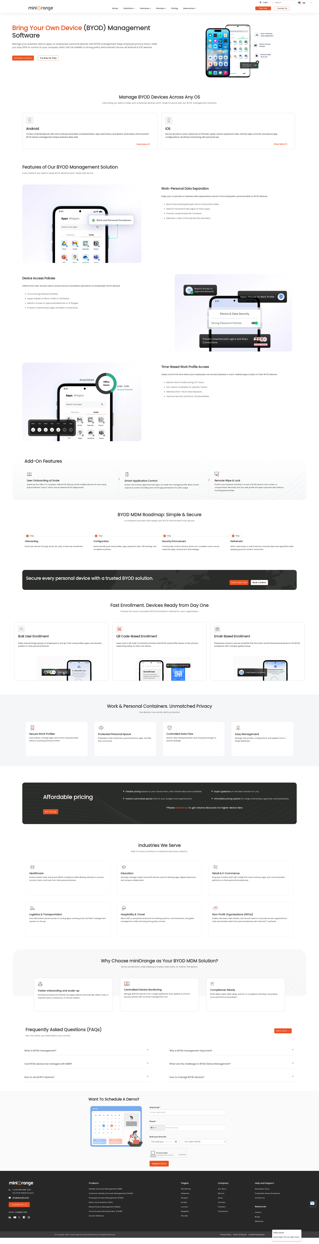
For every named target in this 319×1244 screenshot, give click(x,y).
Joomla (184, 1207)
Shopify (184, 1198)
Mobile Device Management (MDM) (104, 1207)
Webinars (259, 1221)
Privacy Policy (225, 1235)
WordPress (186, 1189)
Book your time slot (158, 1136)
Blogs (257, 1217)
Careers (221, 1202)
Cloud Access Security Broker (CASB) (105, 1211)
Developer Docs (262, 1189)
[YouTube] (15, 1217)
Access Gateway (96, 1216)
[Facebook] (25, 1217)
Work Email (155, 1107)
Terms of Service (240, 1235)
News (220, 1198)
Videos (258, 1212)
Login (265, 2)
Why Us (221, 1193)
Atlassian (185, 1193)
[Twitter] (20, 1217)
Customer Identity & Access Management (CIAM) (111, 1193)
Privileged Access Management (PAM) (106, 1198)
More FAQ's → (283, 1031)
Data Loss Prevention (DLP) (101, 1202)
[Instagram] (30, 1217)
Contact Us (282, 8)
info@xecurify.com (20, 1197)
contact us (182, 807)
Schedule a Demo (23, 58)
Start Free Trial (239, 582)
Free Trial (263, 8)
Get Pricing (50, 811)
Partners (222, 1207)
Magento (185, 1211)
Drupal (184, 1202)
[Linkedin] (11, 1217)
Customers (223, 1211)
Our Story (222, 1189)
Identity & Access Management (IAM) (105, 1189)
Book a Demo (259, 582)
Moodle (184, 1216)
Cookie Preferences (256, 1235)
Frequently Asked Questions (267, 1193)
